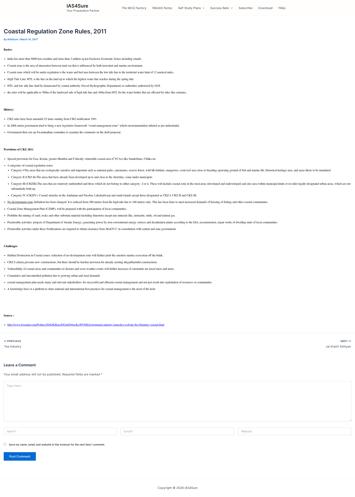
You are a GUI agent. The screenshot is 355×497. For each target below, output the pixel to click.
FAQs (281, 8)
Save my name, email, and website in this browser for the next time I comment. (57, 444)
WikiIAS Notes (162, 8)
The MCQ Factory (134, 8)
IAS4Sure (77, 6)
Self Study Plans (189, 8)
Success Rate (219, 8)
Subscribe (245, 8)
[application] (202, 8)
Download (265, 8)
